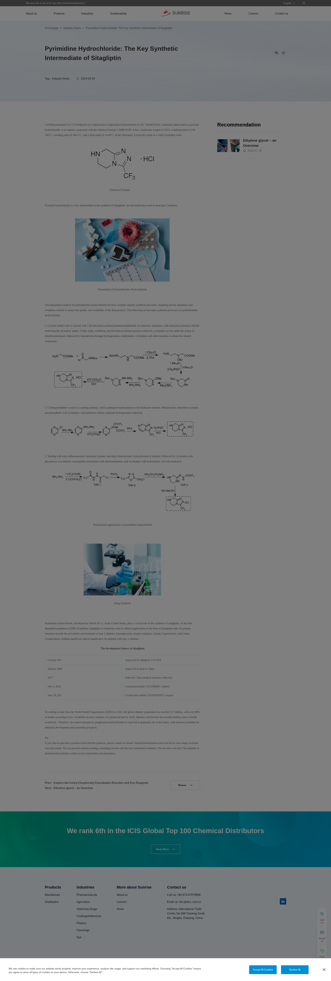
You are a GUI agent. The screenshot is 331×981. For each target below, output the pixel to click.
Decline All (294, 969)
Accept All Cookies (263, 969)
